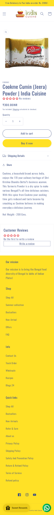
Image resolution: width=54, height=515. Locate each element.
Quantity (6, 114)
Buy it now (27, 143)
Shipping (16, 109)
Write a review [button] (27, 243)
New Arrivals (12, 421)
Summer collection (15, 305)
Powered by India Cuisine (34, 510)
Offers (9, 327)
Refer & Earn (12, 428)
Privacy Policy (12, 443)
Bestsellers (11, 312)
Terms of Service (14, 473)
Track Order (11, 363)
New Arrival (11, 319)
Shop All (10, 297)
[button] (4, 14)
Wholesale (10, 370)
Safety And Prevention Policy (20, 458)
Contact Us (11, 355)
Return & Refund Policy (17, 465)
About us (10, 436)
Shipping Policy (13, 451)
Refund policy (12, 480)
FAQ (7, 334)
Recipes (9, 378)
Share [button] (9, 165)
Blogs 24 (10, 385)
